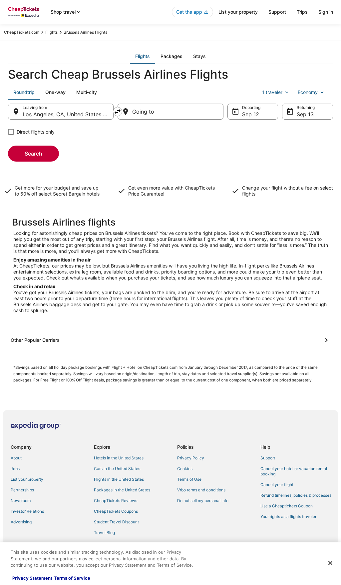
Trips (302, 12)
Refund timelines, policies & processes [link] (295, 495)
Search (33, 153)
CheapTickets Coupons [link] (116, 511)
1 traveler (272, 92)
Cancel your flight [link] (276, 484)
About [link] (16, 457)
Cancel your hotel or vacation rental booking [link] (293, 471)
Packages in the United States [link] (122, 489)
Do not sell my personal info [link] (202, 500)
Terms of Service (72, 578)
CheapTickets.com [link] (21, 32)
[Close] (330, 563)
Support (277, 12)
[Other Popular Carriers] (170, 340)
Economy (308, 92)
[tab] (142, 56)
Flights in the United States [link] (119, 479)
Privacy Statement (32, 578)
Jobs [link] (15, 468)
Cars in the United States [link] (117, 468)
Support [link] (267, 457)
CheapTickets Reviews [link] (115, 500)
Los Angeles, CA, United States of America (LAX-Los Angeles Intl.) (68, 114)
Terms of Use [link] (189, 479)
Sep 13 (305, 114)
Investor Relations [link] (27, 511)
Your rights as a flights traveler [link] (288, 516)
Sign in (325, 12)
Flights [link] (51, 32)
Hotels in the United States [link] (119, 457)
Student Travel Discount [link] (116, 521)
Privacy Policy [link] (190, 457)
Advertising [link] (21, 521)
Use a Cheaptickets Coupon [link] (286, 505)
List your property (238, 12)
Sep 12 (250, 114)
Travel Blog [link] (104, 532)
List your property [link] (27, 479)
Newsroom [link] (21, 500)
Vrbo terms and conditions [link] (201, 489)
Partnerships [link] (22, 489)
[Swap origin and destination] (117, 111)
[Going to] (170, 112)
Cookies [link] (184, 468)
